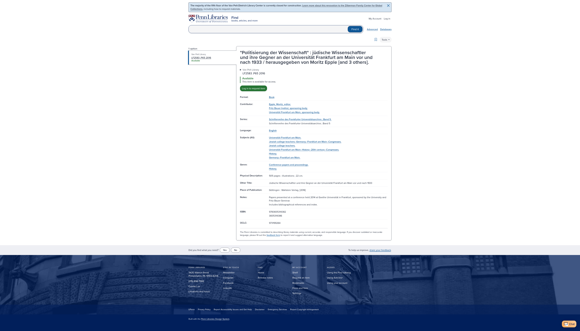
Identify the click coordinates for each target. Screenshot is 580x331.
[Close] (388, 6)
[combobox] (268, 29)
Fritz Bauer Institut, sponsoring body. (288, 108)
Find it (355, 29)
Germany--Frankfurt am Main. (284, 157)
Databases (386, 29)
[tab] (212, 58)
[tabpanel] (314, 79)
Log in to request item (253, 88)
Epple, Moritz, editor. (280, 104)
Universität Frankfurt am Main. (285, 137)
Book (271, 97)
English (273, 130)
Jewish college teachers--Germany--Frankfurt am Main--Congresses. (305, 141)
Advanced (372, 29)
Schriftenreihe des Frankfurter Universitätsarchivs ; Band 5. (300, 119)
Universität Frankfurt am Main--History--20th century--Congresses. (304, 149)
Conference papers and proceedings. (288, 164)
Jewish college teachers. (282, 145)
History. (273, 153)
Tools (385, 39)
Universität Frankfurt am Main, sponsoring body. (294, 112)
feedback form (273, 235)
